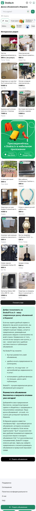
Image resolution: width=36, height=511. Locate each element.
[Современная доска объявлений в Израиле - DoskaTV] (7, 2)
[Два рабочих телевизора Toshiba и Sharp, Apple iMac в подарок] (27, 174)
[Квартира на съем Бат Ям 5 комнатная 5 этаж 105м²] (9, 76)
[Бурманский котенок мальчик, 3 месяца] (9, 104)
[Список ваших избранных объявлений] (30, 2)
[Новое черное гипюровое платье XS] (9, 258)
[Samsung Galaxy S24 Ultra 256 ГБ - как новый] (9, 285)
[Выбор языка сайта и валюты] (27, 3)
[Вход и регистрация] (34, 2)
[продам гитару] (27, 257)
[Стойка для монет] (9, 173)
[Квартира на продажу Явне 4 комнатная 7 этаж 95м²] (27, 285)
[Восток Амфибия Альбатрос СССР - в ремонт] (27, 230)
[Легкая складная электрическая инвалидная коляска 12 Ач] (27, 76)
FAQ (3, 501)
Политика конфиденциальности (14, 492)
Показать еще (18, 303)
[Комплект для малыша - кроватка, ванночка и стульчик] (9, 230)
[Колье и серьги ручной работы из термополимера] (27, 202)
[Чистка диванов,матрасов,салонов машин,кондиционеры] (9, 48)
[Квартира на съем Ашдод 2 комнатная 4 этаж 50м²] (9, 202)
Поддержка (6, 483)
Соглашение (7, 487)
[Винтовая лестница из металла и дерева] (27, 104)
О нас (4, 496)
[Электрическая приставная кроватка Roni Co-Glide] (27, 48)
